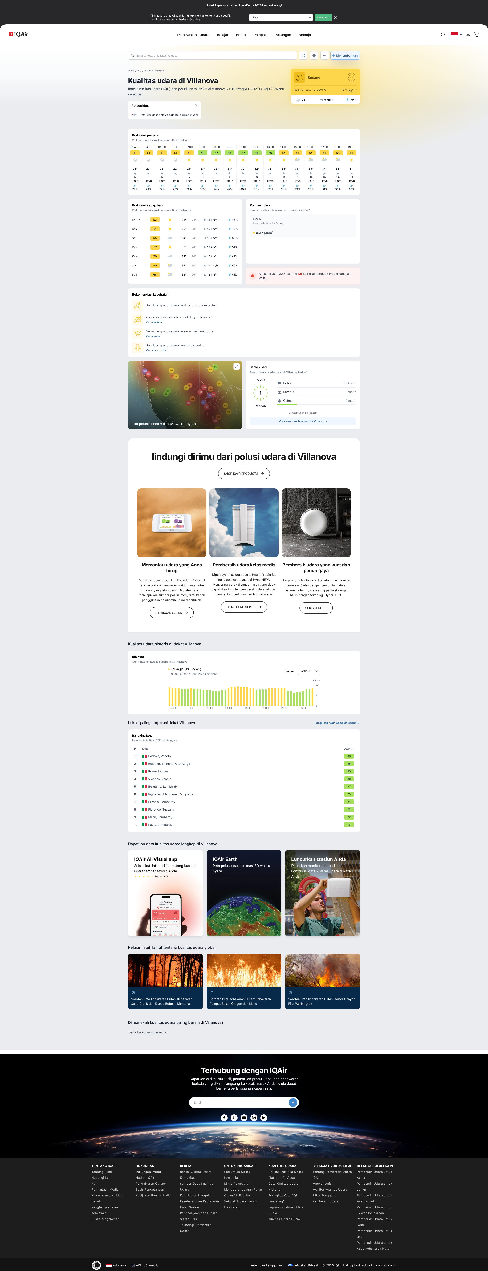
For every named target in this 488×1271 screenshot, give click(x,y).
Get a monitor (154, 322)
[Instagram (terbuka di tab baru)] (253, 1117)
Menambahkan (347, 55)
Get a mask (153, 336)
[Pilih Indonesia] (456, 34)
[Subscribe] (293, 1102)
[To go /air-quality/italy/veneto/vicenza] (245, 779)
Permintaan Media (105, 1189)
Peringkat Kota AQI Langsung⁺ (282, 1198)
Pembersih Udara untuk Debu (374, 1222)
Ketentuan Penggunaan (266, 1265)
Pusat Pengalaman (105, 1219)
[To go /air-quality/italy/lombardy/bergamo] (245, 786)
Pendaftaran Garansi (151, 1183)
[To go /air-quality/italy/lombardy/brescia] (245, 802)
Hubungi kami (102, 1178)
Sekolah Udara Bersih (240, 1201)
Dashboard (232, 1207)
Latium (147, 70)
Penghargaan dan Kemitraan (105, 1210)
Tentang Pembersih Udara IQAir (332, 1175)
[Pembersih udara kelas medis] (244, 523)
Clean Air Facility (237, 1195)
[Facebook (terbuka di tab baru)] (224, 1117)
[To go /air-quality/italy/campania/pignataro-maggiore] (245, 794)
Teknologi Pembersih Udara (196, 1228)
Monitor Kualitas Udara (330, 1189)
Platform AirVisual (282, 1178)
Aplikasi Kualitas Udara (285, 1172)
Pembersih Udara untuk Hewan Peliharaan (374, 1210)
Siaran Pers (188, 1219)
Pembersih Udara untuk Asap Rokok (374, 1198)
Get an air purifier (156, 350)
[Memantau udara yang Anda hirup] (171, 523)
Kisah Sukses (190, 1207)
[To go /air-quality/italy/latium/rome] (245, 771)
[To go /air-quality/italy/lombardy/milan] (245, 817)
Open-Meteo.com (307, 412)
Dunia (131, 70)
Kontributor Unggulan (196, 1195)
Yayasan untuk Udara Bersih (108, 1198)
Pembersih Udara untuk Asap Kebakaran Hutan (374, 1245)
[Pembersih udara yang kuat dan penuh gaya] (316, 523)
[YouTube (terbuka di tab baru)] (244, 1117)
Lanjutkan (323, 17)
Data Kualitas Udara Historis (283, 1186)
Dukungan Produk (149, 1172)
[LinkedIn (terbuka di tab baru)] (263, 1117)
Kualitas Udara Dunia (284, 1219)
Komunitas (188, 1178)
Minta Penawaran (237, 1183)
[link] (443, 34)
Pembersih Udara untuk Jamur (374, 1186)
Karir (95, 1183)
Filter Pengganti (324, 1195)
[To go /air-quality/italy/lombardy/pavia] (245, 824)
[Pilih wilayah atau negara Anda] (456, 34)
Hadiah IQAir (145, 1178)
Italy (139, 70)
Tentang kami (102, 1172)
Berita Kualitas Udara (196, 1172)
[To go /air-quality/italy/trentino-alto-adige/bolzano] (245, 763)
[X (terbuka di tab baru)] (234, 1117)
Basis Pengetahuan (150, 1189)
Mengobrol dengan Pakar (243, 1189)
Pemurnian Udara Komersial (237, 1175)
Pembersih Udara (326, 1201)
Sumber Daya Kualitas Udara (196, 1186)
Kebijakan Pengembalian (154, 1195)
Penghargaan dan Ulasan (199, 1213)
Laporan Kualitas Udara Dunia (286, 1210)
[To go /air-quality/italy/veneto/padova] (245, 756)
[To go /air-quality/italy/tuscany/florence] (245, 809)
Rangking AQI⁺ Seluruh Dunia (335, 723)
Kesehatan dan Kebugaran (199, 1201)
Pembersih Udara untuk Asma (374, 1175)
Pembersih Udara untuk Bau (374, 1234)
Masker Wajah (323, 1183)
